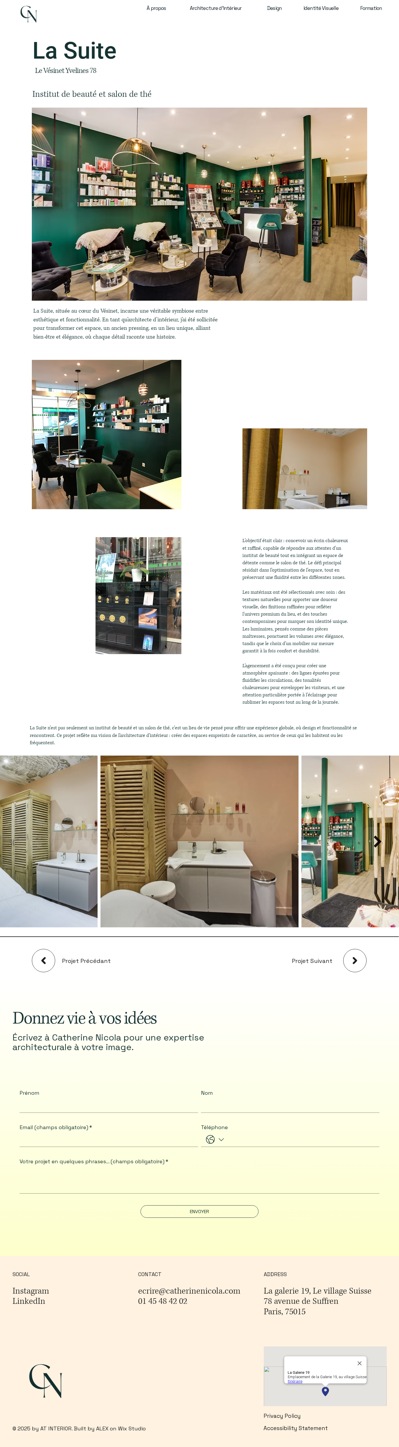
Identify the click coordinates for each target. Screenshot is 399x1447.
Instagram (31, 1291)
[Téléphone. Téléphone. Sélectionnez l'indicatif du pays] (214, 1140)
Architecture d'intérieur (216, 8)
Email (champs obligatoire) (56, 1127)
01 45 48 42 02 (162, 1301)
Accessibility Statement (296, 1428)
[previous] (43, 960)
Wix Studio (132, 1428)
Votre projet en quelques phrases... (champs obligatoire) (94, 1161)
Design (274, 8)
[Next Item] (377, 841)
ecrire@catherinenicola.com (189, 1291)
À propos (156, 8)
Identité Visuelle (321, 8)
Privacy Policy (282, 1416)
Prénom (29, 1093)
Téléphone (214, 1127)
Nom (207, 1093)
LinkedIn (29, 1301)
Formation (371, 8)
